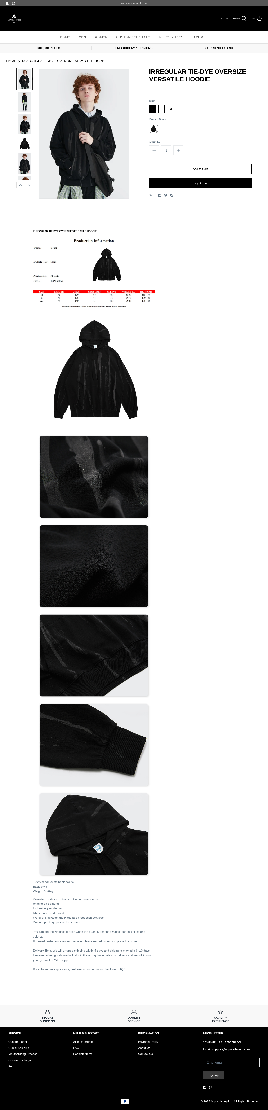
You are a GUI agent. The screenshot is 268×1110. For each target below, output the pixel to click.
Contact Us (145, 1054)
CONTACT (200, 37)
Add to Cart (200, 169)
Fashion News (82, 1054)
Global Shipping (18, 1047)
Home (11, 61)
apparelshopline (221, 1101)
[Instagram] (13, 3)
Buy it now (200, 183)
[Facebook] (7, 3)
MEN (82, 37)
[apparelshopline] (14, 18)
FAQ (76, 1047)
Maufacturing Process (22, 1054)
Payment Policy (148, 1041)
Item (11, 1066)
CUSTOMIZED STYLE (133, 37)
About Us (144, 1047)
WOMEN (101, 37)
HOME (65, 37)
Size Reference (83, 1041)
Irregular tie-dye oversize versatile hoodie (65, 61)
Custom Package (19, 1060)
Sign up (214, 1075)
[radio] (152, 109)
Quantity (154, 141)
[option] (24, 79)
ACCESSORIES (170, 37)
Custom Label (17, 1041)
